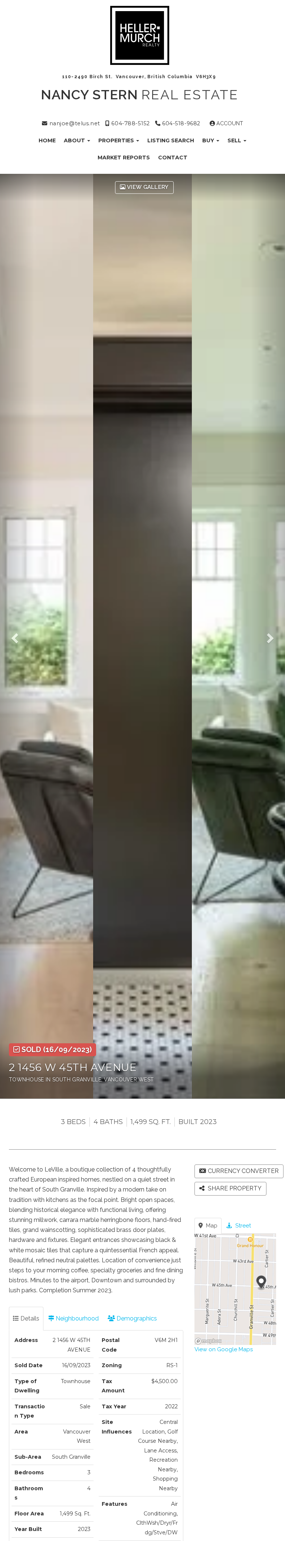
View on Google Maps (223, 1349)
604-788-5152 (130, 123)
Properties (116, 140)
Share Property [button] (234, 1188)
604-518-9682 (180, 123)
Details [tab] (29, 1318)
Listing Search (170, 140)
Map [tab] (210, 1225)
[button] (17, 636)
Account (229, 123)
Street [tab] (242, 1225)
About (75, 140)
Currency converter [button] (243, 1170)
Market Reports (124, 157)
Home (47, 140)
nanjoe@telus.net (74, 123)
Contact (172, 157)
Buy (209, 140)
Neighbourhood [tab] (76, 1318)
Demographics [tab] (136, 1318)
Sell (235, 140)
